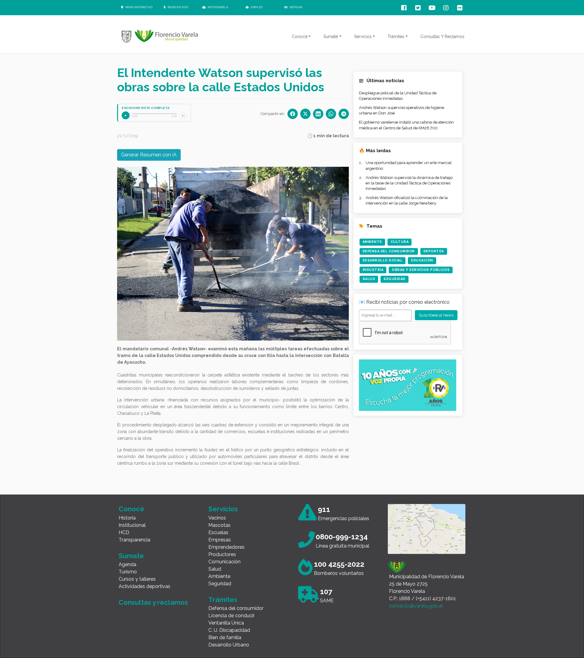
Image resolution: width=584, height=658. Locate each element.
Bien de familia (224, 637)
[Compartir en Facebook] (292, 114)
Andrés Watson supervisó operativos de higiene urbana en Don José (401, 110)
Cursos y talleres (137, 579)
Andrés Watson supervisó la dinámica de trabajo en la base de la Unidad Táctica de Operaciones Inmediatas (409, 183)
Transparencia (134, 540)
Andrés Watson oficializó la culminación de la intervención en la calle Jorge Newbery (407, 200)
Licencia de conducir (231, 615)
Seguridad (394, 279)
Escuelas (218, 532)
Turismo (128, 572)
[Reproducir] (126, 115)
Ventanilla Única (226, 623)
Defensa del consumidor (235, 608)
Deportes (433, 251)
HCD (124, 532)
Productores (222, 554)
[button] (132, 254)
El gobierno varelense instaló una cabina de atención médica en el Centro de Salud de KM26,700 (406, 125)
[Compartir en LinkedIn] (318, 114)
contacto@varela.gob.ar (416, 606)
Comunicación (224, 562)
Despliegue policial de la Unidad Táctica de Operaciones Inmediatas (397, 96)
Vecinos (217, 518)
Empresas (219, 540)
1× (183, 115)
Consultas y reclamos (153, 602)
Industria (373, 270)
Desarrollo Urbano (228, 645)
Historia (127, 518)
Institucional (132, 525)
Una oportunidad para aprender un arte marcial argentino (409, 165)
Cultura (400, 242)
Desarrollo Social (383, 260)
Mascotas (219, 525)
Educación (422, 260)
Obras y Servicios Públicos (421, 270)
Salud (369, 279)
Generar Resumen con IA (149, 155)
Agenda (127, 564)
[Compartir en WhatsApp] (331, 114)
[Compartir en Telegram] (344, 114)
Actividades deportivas (144, 586)
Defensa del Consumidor (389, 251)
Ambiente (372, 242)
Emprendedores (226, 547)
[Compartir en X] (305, 114)
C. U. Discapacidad (229, 630)
